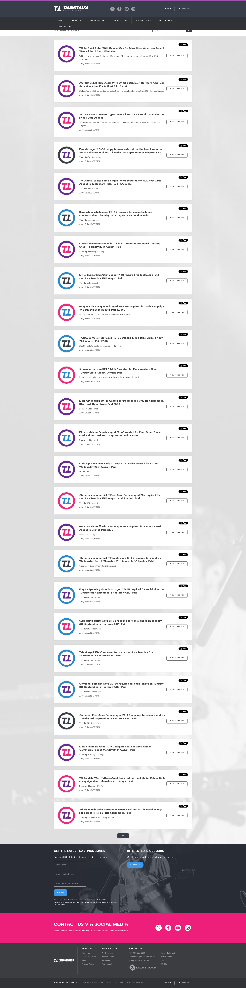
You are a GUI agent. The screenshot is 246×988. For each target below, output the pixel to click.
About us (77, 20)
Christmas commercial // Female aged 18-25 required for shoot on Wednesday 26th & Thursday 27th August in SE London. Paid (120, 559)
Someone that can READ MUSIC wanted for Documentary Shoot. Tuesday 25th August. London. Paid (118, 371)
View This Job (177, 55)
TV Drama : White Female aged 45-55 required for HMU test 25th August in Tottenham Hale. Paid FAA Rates (120, 182)
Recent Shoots (108, 957)
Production (120, 20)
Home (61, 20)
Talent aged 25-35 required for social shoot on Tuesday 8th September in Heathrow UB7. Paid (116, 654)
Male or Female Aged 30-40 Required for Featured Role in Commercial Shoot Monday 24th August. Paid (115, 748)
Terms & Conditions (94, 983)
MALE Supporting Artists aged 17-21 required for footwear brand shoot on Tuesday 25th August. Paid (119, 276)
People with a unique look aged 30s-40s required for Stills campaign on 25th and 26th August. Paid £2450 (121, 308)
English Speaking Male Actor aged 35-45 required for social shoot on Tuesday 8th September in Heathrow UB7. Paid (121, 591)
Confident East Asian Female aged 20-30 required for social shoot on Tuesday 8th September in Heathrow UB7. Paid (122, 717)
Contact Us (64, 27)
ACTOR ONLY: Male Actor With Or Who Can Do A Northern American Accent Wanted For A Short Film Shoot (121, 84)
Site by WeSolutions (131, 983)
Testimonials (107, 964)
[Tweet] (183, 45)
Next (123, 835)
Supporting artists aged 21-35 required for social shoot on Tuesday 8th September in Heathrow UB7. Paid (120, 622)
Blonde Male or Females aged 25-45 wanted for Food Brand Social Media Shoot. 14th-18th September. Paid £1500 (120, 434)
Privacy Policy (88, 964)
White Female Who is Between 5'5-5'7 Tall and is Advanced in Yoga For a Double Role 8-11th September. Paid (121, 811)
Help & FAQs (165, 20)
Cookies (111, 983)
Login (168, 9)
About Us (86, 953)
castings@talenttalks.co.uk (143, 957)
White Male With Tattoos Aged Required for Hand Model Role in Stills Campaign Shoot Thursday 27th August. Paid (122, 779)
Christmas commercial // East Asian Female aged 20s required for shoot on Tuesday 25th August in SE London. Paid (119, 497)
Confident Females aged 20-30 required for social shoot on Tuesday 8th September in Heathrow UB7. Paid (121, 685)
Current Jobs (143, 20)
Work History (98, 20)
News (84, 960)
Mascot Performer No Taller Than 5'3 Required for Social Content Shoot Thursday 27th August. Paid (119, 245)
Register (184, 9)
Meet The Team (89, 957)
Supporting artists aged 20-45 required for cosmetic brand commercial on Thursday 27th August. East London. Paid (115, 213)
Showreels (106, 960)
